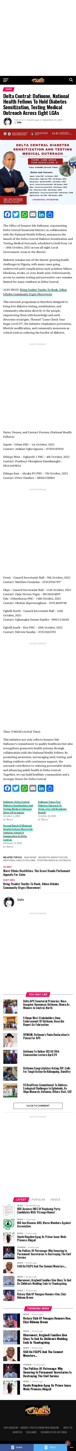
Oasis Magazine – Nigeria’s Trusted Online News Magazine (31, 1427)
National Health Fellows (20, 860)
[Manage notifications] (68, 1443)
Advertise (17, 1432)
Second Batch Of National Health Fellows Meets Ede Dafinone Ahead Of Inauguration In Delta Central (18, 832)
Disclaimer (31, 1432)
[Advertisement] (38, 38)
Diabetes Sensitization (54, 857)
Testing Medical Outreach (55, 860)
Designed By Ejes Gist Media (54, 1432)
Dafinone (30, 857)
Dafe (19, 122)
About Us (67, 1427)
